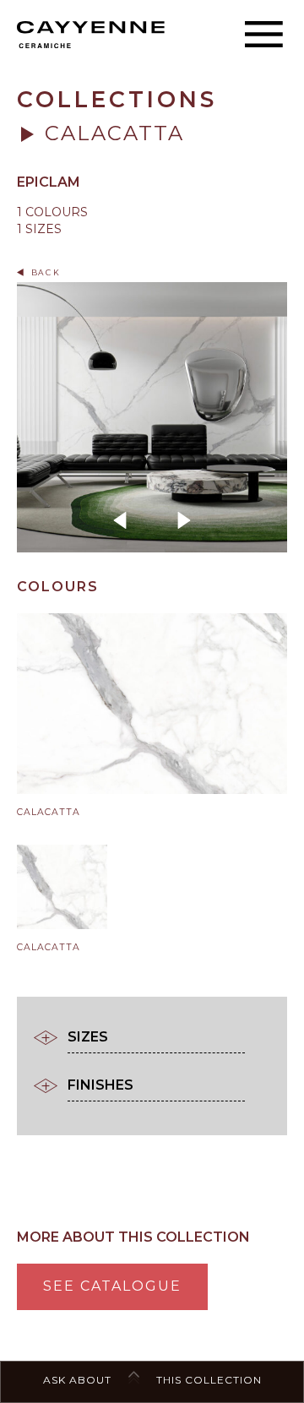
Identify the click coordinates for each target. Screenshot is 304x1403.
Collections (117, 99)
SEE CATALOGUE (112, 1286)
